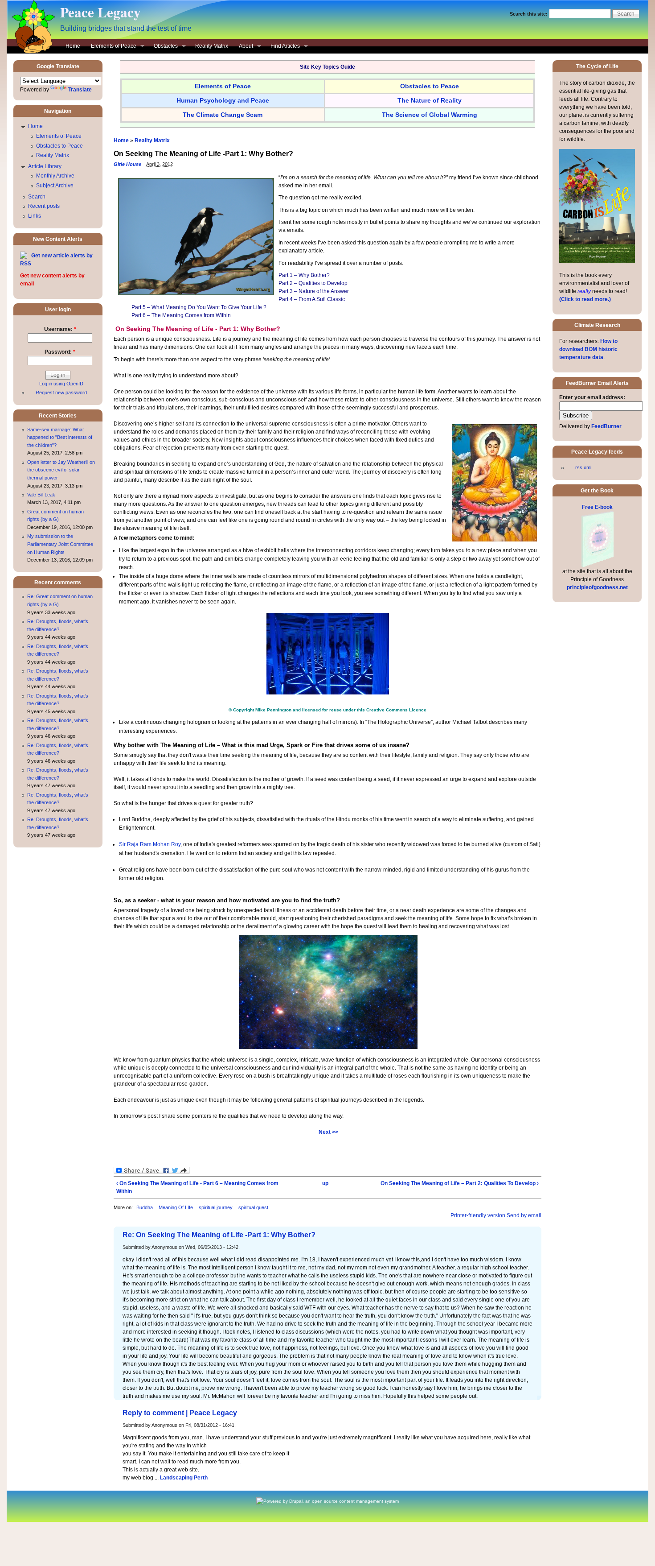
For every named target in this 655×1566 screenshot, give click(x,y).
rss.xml (583, 467)
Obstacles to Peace (59, 146)
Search (36, 197)
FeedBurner (606, 426)
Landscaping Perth (184, 1478)
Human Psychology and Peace (222, 100)
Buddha (144, 1207)
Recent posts (44, 206)
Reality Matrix (211, 46)
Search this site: (529, 14)
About (243, 47)
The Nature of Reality (429, 100)
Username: (60, 329)
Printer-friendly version (477, 1215)
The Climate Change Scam (222, 114)
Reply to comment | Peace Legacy (180, 1413)
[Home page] (31, 52)
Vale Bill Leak (41, 494)
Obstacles (163, 47)
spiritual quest (253, 1207)
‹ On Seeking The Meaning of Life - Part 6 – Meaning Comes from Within (197, 1187)
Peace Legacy (100, 12)
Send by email (524, 1215)
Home (73, 46)
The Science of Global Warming (429, 114)
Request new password (61, 392)
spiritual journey (216, 1207)
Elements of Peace (111, 47)
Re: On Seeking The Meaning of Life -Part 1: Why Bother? (219, 1235)
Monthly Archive (55, 176)
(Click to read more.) (585, 299)
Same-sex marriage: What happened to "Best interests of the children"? (59, 437)
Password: (60, 352)
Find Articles (282, 47)
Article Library (44, 166)
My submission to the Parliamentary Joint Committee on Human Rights (60, 543)
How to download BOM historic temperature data (588, 349)
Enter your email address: (592, 397)
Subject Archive (55, 185)
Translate (80, 90)
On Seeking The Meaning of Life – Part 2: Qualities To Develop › (460, 1183)
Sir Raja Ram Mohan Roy (149, 844)
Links (34, 216)
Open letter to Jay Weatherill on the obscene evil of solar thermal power (61, 469)
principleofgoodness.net (597, 587)
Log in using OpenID (61, 383)
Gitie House (127, 164)
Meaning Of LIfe (176, 1207)
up (325, 1183)
